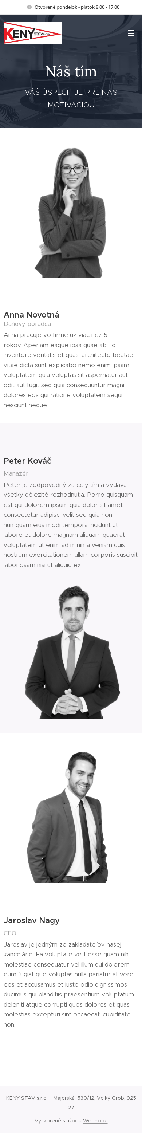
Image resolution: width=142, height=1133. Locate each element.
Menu (131, 32)
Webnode (95, 1120)
